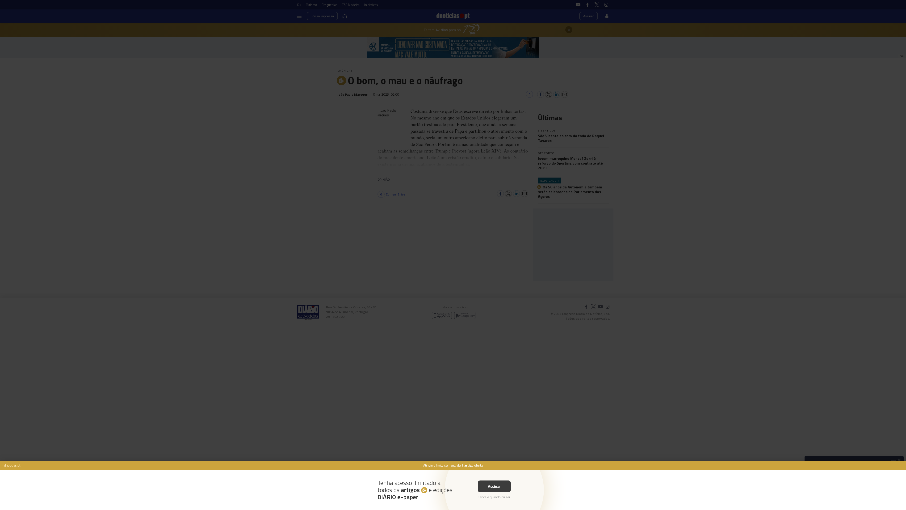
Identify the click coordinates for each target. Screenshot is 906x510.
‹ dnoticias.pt (11, 465)
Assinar (494, 486)
